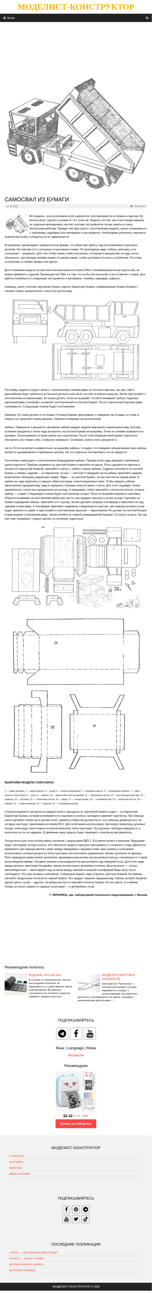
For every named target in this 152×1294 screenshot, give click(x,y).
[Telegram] (62, 1034)
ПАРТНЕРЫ (16, 1162)
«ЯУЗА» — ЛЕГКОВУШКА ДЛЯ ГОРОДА (33, 1252)
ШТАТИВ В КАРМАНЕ (22, 1270)
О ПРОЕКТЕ (16, 1156)
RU (70, 1055)
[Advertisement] (76, 48)
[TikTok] (85, 1219)
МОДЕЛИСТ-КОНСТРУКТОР (76, 6)
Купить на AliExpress (76, 1123)
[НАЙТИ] (147, 18)
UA (82, 1055)
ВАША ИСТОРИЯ (19, 1173)
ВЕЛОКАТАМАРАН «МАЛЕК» (26, 1264)
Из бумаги (140, 206)
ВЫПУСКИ (15, 1167)
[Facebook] (76, 1034)
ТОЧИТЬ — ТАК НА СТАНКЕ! (26, 1258)
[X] (76, 1219)
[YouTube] (90, 1034)
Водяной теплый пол (45, 975)
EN (76, 1055)
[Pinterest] (76, 1209)
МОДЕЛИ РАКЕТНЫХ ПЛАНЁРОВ (118, 977)
